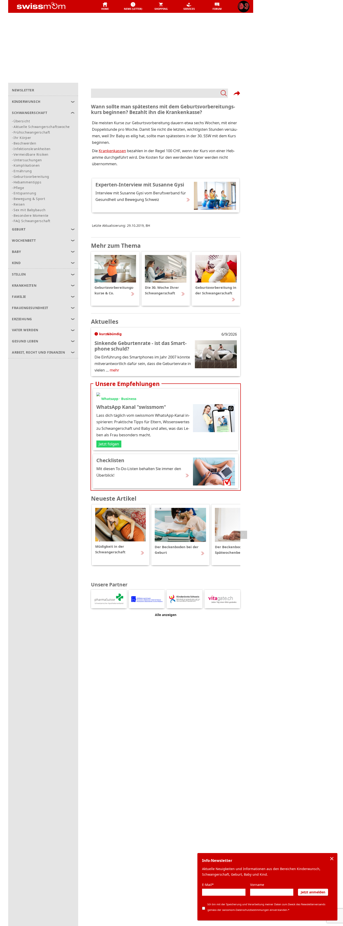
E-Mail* (208, 884)
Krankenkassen (112, 150)
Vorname (257, 884)
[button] (105, 6)
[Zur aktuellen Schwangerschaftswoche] (243, 6)
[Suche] (159, 93)
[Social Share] (236, 93)
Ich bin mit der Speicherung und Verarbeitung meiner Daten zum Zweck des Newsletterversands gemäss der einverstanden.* (266, 907)
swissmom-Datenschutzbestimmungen (245, 910)
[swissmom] (51, 6)
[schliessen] (331, 858)
